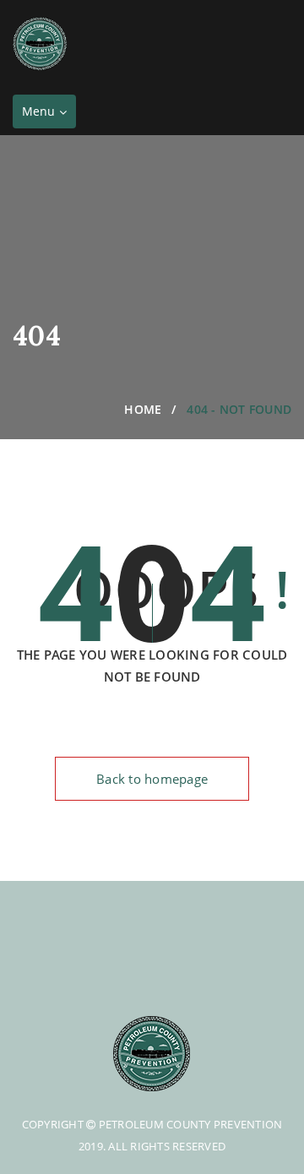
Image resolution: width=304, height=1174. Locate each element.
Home (142, 409)
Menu (48, 115)
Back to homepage (152, 778)
